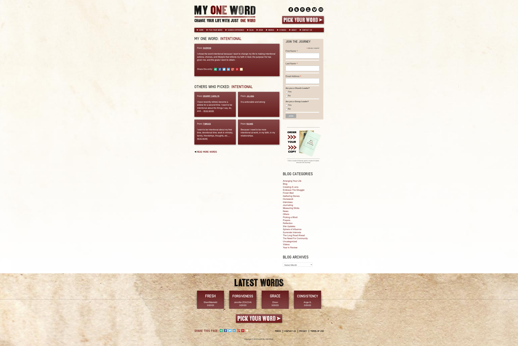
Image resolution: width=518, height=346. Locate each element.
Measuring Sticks (291, 208)
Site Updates (289, 226)
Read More (208, 111)
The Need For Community (295, 238)
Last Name (292, 63)
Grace (275, 296)
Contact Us (307, 30)
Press (278, 331)
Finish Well (288, 192)
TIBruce (207, 124)
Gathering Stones (291, 196)
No (289, 95)
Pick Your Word (215, 30)
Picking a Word (290, 217)
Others (286, 214)
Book (261, 30)
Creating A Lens (290, 186)
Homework (288, 198)
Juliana (250, 96)
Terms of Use (317, 331)
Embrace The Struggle (293, 189)
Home (201, 30)
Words (271, 30)
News (285, 211)
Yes (290, 92)
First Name (292, 51)
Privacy (303, 331)
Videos (286, 244)
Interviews (288, 202)
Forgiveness (242, 296)
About (294, 30)
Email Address (293, 76)
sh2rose (207, 48)
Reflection (288, 223)
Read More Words (207, 151)
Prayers (286, 220)
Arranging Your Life (292, 180)
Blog (251, 30)
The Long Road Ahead (294, 235)
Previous (192, 299)
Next (327, 299)
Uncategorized (290, 241)
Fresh (210, 296)
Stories (282, 30)
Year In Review (290, 247)
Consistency (307, 296)
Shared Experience (236, 30)
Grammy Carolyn (211, 96)
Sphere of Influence (292, 229)
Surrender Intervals (292, 232)
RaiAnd (250, 124)
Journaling (288, 205)
